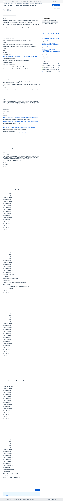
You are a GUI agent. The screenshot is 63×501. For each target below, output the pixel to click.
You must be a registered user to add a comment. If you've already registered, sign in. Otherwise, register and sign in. (21, 493)
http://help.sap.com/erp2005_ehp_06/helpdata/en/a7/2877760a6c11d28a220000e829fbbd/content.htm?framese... (20, 56)
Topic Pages (39, 1)
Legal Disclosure (20, 499)
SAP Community (5, 3)
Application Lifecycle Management (51, 20)
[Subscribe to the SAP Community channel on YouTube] (53, 499)
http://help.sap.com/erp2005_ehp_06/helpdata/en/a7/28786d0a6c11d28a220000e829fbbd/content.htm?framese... (20, 121)
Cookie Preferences (32, 499)
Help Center (35, 1)
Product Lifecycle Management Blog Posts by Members (51, 46)
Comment (6, 495)
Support (28, 499)
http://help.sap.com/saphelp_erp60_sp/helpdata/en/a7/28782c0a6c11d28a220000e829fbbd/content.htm (19, 127)
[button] (56, 11)
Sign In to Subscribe (56, 5)
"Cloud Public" (44, 20)
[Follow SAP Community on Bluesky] (52, 499)
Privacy (8, 499)
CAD (42, 23)
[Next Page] (51, 25)
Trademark (24, 499)
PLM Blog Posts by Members (26, 3)
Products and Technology (14, 1)
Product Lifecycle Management (18, 3)
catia (45, 23)
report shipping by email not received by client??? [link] (36, 3)
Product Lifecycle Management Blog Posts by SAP (50, 40)
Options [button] (52, 6)
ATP (57, 20)
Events (31, 1)
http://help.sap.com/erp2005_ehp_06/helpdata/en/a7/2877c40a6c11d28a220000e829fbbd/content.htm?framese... (20, 117)
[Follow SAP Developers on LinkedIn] (55, 499)
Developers (24, 1)
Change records (56, 23)
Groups (20, 1)
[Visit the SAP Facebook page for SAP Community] (50, 499)
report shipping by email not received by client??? (19, 5)
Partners (28, 1)
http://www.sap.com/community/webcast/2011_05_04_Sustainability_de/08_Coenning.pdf (16, 132)
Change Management (50, 23)
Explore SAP (54, 1)
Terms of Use (11, 499)
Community (8, 1)
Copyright (15, 499)
